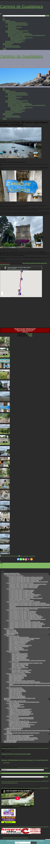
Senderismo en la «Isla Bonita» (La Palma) (15, 41)
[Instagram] (26, 559)
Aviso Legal (5, 837)
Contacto (5, 49)
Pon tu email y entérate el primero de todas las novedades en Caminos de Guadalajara (25, 840)
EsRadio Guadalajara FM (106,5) (18, 38)
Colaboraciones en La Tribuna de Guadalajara (18, 33)
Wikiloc (31, 335)
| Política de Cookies (13, 837)
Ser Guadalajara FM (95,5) (16, 40)
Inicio (4, 18)
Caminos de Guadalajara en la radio (16, 36)
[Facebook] (18, 559)
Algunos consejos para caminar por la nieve (18, 23)
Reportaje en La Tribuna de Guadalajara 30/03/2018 (20, 34)
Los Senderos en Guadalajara (15, 27)
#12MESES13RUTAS (10, 21)
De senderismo (6, 20)
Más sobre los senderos (10, 26)
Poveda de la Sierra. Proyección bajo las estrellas (16, 754)
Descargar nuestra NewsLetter (12, 45)
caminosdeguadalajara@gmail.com (9, 782)
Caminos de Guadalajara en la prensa (14, 31)
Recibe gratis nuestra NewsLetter (13, 47)
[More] (31, 559)
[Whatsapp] (21, 559)
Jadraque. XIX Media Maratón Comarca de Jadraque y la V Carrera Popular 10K (24, 760)
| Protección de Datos (23, 837)
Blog (4, 19)
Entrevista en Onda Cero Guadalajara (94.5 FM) (21, 37)
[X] (28, 559)
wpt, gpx (30, 334)
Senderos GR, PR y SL (13, 29)
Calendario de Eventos (8, 43)
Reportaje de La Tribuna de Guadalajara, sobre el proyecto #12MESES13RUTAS (26, 35)
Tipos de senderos (12, 28)
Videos (4, 48)
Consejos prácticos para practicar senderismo (15, 22)
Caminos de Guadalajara (21, 6)
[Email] (23, 559)
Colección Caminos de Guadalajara (13, 42)
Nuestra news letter (7, 44)
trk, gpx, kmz (29, 333)
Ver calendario (6, 762)
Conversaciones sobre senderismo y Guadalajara (16, 30)
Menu (2, 571)
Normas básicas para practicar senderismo (18, 25)
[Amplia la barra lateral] (0, 561)
